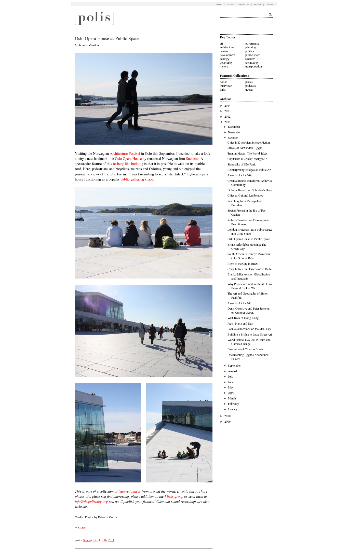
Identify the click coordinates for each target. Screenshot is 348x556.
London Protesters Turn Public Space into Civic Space (249, 231)
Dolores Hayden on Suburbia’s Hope (249, 190)
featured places (129, 491)
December (234, 126)
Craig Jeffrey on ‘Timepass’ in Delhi (249, 269)
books (223, 82)
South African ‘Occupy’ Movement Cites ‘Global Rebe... (249, 256)
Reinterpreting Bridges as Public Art (249, 170)
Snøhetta (192, 158)
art (221, 43)
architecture (227, 47)
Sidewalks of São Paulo (241, 164)
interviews (226, 86)
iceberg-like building (128, 163)
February (233, 403)
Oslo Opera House (128, 158)
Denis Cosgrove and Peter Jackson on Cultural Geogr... (248, 310)
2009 (227, 421)
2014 (227, 105)
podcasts (250, 86)
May (231, 387)
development (227, 55)
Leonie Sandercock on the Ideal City (249, 329)
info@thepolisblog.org (91, 501)
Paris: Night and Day (240, 323)
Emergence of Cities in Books (245, 349)
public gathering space (137, 179)
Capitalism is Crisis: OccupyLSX (247, 159)
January (232, 409)
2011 (227, 122)
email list (244, 4)
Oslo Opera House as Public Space (248, 239)
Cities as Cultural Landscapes (245, 195)
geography (226, 62)
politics (249, 51)
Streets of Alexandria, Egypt (244, 148)
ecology (224, 59)
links (223, 89)
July (230, 376)
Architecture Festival (125, 153)
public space (252, 55)
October (233, 137)
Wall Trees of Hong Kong (243, 318)
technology (252, 62)
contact (269, 4)
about (219, 4)
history (224, 66)
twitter (257, 4)
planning (250, 47)
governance (252, 43)
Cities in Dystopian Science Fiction (248, 142)
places (249, 82)
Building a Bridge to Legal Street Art (249, 334)
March (232, 398)
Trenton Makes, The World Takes (247, 153)
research (250, 59)
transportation (253, 66)
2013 (227, 111)
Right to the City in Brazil (242, 263)
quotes (249, 89)
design (224, 51)
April (231, 393)
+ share (80, 527)
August (232, 371)
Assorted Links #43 (239, 303)
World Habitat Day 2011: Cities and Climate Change (249, 342)
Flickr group (174, 496)
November (234, 132)
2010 (227, 416)
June (231, 382)
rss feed (230, 4)
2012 (227, 116)
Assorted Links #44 (239, 175)
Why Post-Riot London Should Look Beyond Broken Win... (249, 286)
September (234, 365)
